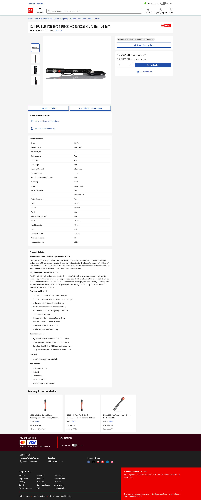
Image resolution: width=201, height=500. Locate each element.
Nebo (37, 421)
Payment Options (25, 488)
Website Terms (24, 496)
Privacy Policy (54, 496)
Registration (23, 479)
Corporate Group (43, 485)
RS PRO (59, 30)
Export (21, 485)
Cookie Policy (66, 496)
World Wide (41, 482)
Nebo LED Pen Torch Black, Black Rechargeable (117, 416)
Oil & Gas (58, 482)
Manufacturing (59, 488)
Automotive (59, 485)
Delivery (22, 482)
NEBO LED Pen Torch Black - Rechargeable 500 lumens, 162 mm (44, 416)
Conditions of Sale (39, 496)
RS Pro (76, 143)
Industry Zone (59, 479)
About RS (40, 479)
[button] (40, 10)
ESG (38, 488)
